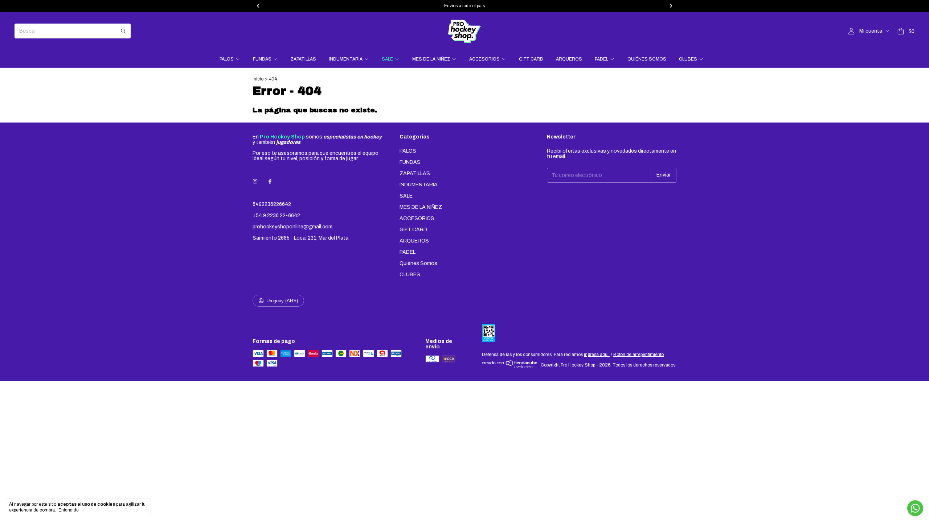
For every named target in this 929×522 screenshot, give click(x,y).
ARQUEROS (569, 59)
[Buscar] (123, 31)
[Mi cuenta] (851, 31)
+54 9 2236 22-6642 (276, 215)
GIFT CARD (531, 59)
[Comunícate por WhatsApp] (915, 508)
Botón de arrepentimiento (638, 354)
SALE (387, 59)
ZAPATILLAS (303, 59)
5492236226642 (272, 204)
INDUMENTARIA (346, 59)
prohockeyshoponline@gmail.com (292, 226)
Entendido (68, 510)
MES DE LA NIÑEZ (431, 59)
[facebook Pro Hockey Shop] (270, 181)
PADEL (601, 59)
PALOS (227, 59)
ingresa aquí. (597, 354)
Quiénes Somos (646, 59)
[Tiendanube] (510, 366)
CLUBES (688, 59)
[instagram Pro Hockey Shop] (255, 181)
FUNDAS (262, 59)
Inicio (258, 79)
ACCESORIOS (484, 59)
